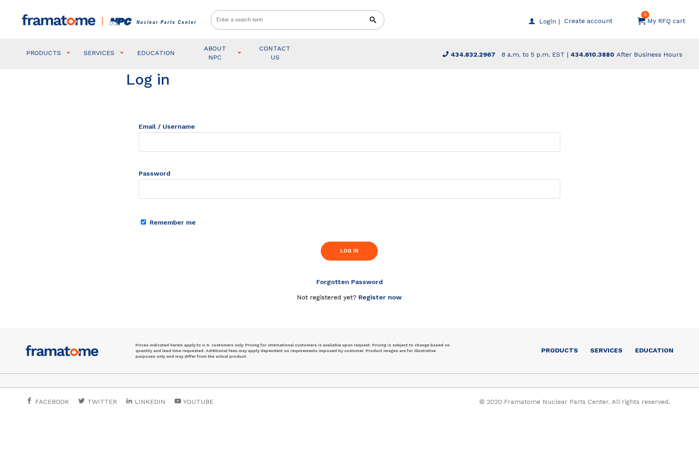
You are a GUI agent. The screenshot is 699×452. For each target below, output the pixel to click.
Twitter (101, 401)
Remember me (172, 222)
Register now (380, 297)
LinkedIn (150, 401)
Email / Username (167, 126)
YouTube (198, 401)
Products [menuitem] (43, 53)
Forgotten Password (349, 282)
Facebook (51, 401)
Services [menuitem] (99, 53)
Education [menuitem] (156, 53)
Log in (349, 251)
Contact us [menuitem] (274, 53)
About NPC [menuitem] (215, 53)
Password (154, 173)
